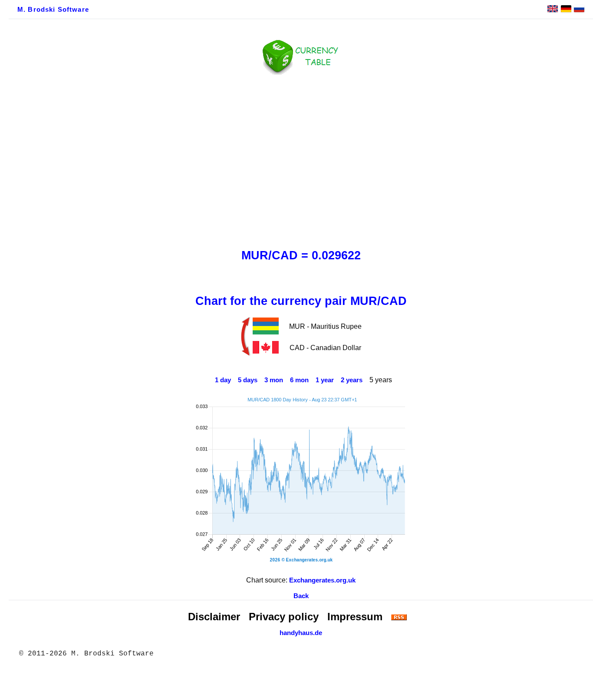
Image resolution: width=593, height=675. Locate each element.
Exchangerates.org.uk (322, 580)
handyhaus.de (301, 632)
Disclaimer (214, 616)
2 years (351, 380)
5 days (247, 380)
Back (301, 595)
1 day (223, 380)
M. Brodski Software (53, 9)
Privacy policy (284, 616)
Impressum (354, 616)
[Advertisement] (300, 159)
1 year (325, 380)
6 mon (299, 380)
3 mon (273, 380)
